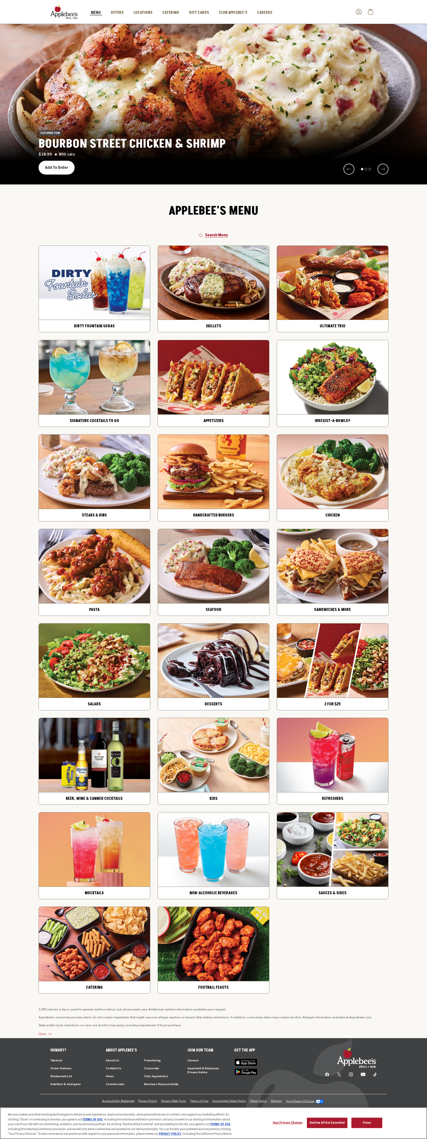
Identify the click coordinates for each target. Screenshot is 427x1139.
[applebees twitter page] (339, 1074)
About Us (112, 1060)
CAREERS (264, 12)
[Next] (383, 169)
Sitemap (276, 1101)
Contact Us (113, 1068)
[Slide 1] (362, 169)
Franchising (152, 1060)
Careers (193, 1060)
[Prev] (348, 169)
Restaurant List (61, 1076)
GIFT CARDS (199, 12)
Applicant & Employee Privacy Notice (203, 1070)
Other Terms (258, 1101)
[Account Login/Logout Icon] (359, 11)
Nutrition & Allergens (65, 1084)
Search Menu (216, 235)
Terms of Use (199, 1101)
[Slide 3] (370, 169)
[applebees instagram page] (351, 1074)
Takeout (56, 1060)
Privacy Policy (147, 1101)
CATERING (170, 12)
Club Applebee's (156, 1076)
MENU (96, 12)
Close (367, 1122)
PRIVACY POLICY (170, 1134)
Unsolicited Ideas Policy (229, 1101)
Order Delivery (60, 1068)
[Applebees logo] (64, 11)
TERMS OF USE (92, 1119)
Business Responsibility (161, 1084)
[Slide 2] (366, 169)
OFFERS (117, 12)
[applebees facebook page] (327, 1074)
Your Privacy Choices (300, 1101)
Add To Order (56, 167)
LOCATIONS (142, 12)
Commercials (115, 1084)
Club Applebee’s (233, 12)
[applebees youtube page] (363, 1074)
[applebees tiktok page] (373, 1074)
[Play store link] (246, 1071)
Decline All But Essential (327, 1122)
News (110, 1076)
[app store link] (246, 1062)
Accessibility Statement (118, 1101)
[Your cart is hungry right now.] (371, 11)
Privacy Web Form (173, 1101)
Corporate (151, 1068)
